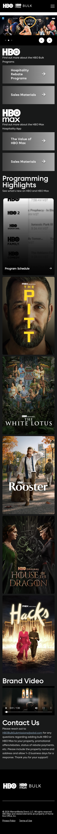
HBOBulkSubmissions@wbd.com (22, 733)
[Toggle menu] (53, 6)
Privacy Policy (9, 820)
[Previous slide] (41, 40)
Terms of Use (25, 820)
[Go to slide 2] (8, 40)
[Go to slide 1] (5, 40)
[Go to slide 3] (11, 40)
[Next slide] (49, 40)
